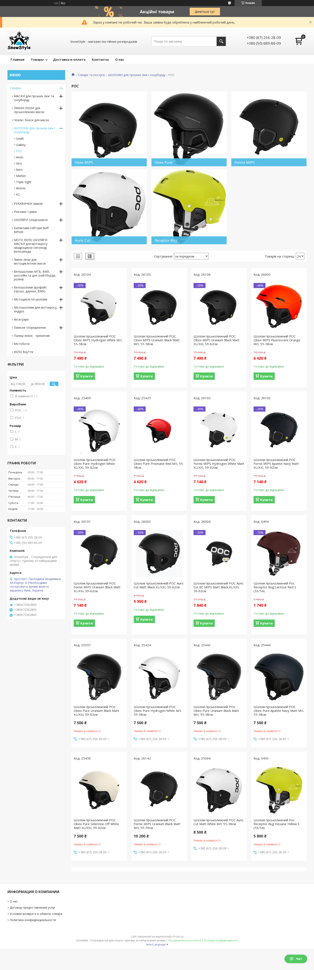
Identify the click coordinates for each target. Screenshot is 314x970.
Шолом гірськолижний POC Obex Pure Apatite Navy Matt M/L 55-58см (279, 710)
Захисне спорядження (30, 327)
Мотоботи (21, 344)
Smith (20, 139)
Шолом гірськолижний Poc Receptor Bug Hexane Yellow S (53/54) (276, 824)
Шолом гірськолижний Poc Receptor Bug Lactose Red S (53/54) (275, 587)
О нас (119, 59)
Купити (86, 376)
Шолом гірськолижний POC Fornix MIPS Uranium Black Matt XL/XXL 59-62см (97, 587)
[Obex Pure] (189, 128)
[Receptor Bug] (189, 206)
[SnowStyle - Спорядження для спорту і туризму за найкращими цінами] (19, 41)
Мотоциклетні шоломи (30, 299)
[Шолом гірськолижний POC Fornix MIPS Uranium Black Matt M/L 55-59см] (159, 790)
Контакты (100, 59)
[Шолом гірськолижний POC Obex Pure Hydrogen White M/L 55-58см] (159, 677)
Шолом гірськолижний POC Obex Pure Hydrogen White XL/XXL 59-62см (95, 463)
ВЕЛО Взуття (23, 352)
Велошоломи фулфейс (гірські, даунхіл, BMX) (30, 289)
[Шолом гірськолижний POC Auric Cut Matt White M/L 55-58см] (219, 790)
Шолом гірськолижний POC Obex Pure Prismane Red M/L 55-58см (159, 463)
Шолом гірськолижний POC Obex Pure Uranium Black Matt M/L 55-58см (216, 710)
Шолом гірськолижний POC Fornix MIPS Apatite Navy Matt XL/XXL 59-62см (276, 463)
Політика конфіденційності (221, 940)
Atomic (21, 188)
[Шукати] (221, 41)
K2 (18, 194)
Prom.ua (178, 936)
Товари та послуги (91, 75)
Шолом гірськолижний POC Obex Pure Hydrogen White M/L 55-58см (158, 710)
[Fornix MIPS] (269, 128)
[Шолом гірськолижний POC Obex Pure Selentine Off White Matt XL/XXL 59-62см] (99, 790)
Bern (19, 170)
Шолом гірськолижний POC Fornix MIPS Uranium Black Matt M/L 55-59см (157, 824)
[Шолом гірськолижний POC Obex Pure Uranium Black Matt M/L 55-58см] (219, 677)
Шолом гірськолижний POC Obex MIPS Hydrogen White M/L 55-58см (98, 340)
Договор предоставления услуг (32, 907)
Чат (299, 959)
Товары (37, 59)
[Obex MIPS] (109, 128)
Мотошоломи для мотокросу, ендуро (35, 309)
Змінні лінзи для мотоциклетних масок (30, 261)
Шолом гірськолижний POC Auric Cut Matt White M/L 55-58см (219, 822)
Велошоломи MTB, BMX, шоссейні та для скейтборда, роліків (35, 275)
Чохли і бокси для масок (31, 120)
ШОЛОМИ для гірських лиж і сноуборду (136, 75)
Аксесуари (21, 319)
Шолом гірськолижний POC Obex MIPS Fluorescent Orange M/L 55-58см (277, 340)
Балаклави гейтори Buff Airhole (31, 230)
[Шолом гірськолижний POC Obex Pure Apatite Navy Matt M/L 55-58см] (279, 677)
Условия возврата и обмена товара (36, 914)
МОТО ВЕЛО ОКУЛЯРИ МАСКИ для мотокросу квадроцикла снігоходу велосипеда (30, 245)
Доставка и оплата (69, 59)
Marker (21, 176)
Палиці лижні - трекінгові (32, 336)
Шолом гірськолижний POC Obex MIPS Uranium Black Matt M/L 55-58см (157, 340)
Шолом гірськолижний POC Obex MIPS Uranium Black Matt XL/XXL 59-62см (216, 340)
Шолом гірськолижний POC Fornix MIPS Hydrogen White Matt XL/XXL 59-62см (219, 463)
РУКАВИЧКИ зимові (28, 204)
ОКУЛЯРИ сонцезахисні (31, 220)
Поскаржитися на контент (184, 940)
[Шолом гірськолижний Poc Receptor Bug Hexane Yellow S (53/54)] (279, 790)
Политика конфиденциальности (33, 920)
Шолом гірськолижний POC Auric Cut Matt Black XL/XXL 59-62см (159, 585)
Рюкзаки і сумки (25, 212)
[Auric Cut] (109, 206)
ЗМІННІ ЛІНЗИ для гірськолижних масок (29, 110)
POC (19, 151)
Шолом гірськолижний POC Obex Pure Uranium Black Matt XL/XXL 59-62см (96, 710)
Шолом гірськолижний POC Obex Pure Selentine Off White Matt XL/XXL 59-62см (96, 824)
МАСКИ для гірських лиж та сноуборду (34, 98)
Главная (17, 59)
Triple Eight (23, 182)
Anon (19, 157)
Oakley (20, 145)
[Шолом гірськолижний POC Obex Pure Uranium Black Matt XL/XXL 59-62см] (99, 677)
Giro (19, 163)
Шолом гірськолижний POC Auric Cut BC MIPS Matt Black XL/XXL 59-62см (219, 587)
